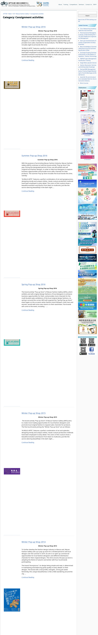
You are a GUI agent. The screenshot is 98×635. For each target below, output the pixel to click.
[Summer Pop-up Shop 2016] (12, 277)
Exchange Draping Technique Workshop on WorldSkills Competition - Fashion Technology (87, 54)
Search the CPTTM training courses (87, 20)
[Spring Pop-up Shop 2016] (12, 405)
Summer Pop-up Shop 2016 (34, 155)
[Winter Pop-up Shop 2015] (12, 534)
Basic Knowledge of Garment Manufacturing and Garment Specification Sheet (87, 48)
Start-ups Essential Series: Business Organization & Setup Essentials (87, 42)
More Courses (84, 83)
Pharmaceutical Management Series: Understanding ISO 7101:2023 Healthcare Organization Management (87, 35)
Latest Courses (83, 25)
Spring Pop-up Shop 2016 (33, 284)
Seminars (81, 4)
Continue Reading (28, 60)
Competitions (73, 4)
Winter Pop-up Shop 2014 (34, 542)
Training (65, 4)
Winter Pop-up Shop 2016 (34, 26)
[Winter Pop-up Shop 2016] (12, 148)
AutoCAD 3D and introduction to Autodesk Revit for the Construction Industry (87, 79)
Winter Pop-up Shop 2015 (34, 413)
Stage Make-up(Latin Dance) (88, 63)
